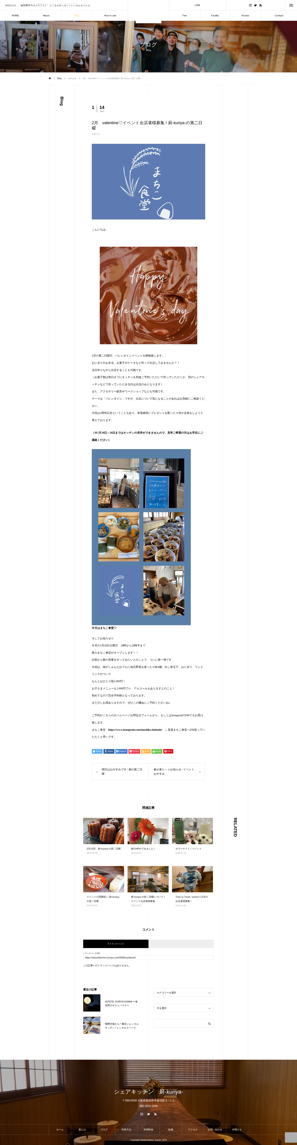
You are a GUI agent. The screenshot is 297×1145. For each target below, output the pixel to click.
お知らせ (96, 134)
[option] (64, 5)
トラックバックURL (91, 953)
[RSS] (260, 5)
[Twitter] (255, 5)
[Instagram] (250, 5)
